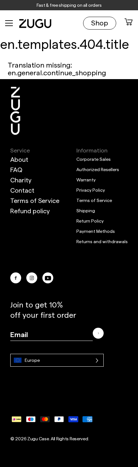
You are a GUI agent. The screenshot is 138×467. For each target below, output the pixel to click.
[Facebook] (15, 277)
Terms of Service (34, 200)
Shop (99, 22)
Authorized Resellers (97, 169)
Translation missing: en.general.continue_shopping (57, 68)
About (19, 159)
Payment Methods (95, 231)
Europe (32, 360)
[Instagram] (31, 277)
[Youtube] (47, 277)
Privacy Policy (90, 190)
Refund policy (30, 211)
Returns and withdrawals (102, 241)
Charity (20, 180)
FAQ (16, 169)
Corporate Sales (93, 159)
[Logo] (15, 111)
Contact (22, 190)
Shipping (85, 210)
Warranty (86, 179)
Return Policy (90, 221)
